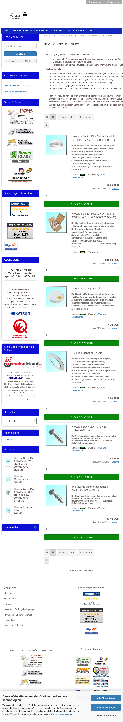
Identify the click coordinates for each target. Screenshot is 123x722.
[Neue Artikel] (35, 527)
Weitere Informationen (105, 715)
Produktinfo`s (10, 598)
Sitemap (8, 439)
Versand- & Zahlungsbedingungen (19, 609)
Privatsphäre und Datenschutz (18, 615)
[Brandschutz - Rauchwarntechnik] (6, 16)
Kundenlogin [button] (96, 2)
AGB (6, 30)
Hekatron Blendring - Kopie (86, 353)
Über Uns (8, 593)
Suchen (20, 54)
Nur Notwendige (106, 707)
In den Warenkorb (81, 204)
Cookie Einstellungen (13, 625)
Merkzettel (114, 2)
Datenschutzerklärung (61, 714)
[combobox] (66, 117)
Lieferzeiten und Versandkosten (72, 30)
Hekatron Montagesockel (85, 288)
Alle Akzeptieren (106, 698)
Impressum (9, 604)
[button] (47, 117)
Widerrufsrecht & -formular (30, 30)
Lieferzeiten (9, 620)
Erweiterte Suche (20, 61)
